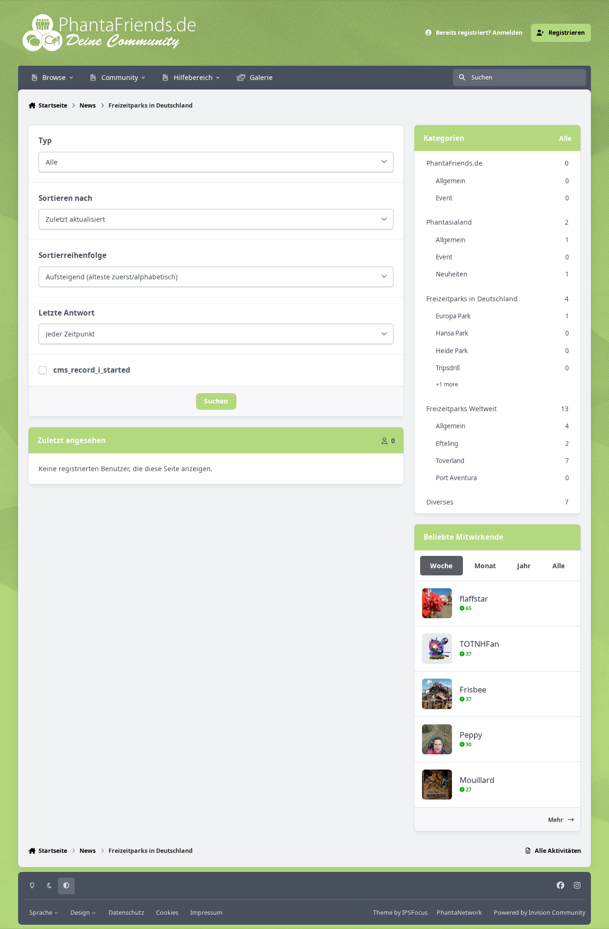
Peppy (471, 734)
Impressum (206, 912)
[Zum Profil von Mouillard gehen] (437, 785)
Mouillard (477, 779)
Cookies (167, 912)
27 (467, 789)
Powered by (539, 912)
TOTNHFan (479, 643)
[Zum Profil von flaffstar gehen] (437, 603)
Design (80, 912)
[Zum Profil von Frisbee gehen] (437, 694)
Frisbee (473, 689)
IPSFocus (415, 912)
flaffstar (474, 598)
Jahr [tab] (523, 565)
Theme (383, 912)
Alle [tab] (558, 565)
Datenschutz (126, 912)
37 (467, 654)
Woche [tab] (441, 565)
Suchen (216, 400)
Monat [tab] (485, 565)
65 (467, 608)
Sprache (41, 912)
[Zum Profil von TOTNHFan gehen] (437, 648)
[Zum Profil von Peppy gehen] (437, 739)
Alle (565, 138)
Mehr (556, 820)
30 (467, 744)
